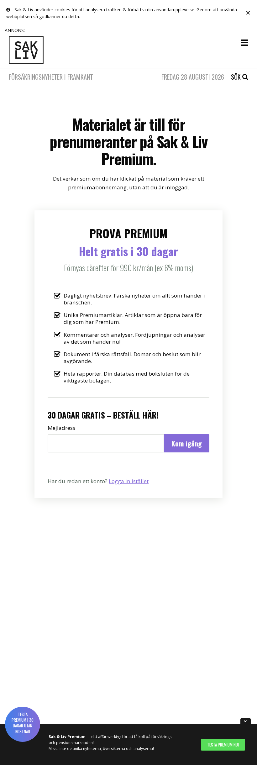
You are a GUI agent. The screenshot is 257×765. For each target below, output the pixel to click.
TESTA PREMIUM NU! (223, 744)
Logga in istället (129, 481)
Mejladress (61, 428)
